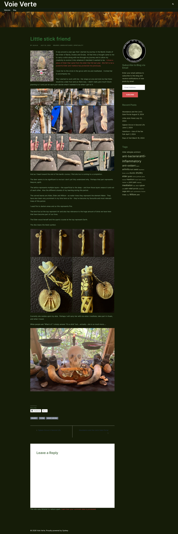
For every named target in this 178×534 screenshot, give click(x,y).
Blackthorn (141, 169)
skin (128, 191)
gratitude (138, 176)
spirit (131, 191)
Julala (35, 45)
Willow (133, 194)
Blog (14, 10)
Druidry (56, 45)
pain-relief (129, 188)
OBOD (137, 185)
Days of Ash (127, 138)
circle (127, 173)
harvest (124, 179)
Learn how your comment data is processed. (78, 509)
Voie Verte (20, 4)
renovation (141, 188)
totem (42, 418)
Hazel (136, 179)
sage (124, 191)
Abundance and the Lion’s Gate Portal (93, 430)
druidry (34, 418)
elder (124, 176)
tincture (143, 191)
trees (124, 195)
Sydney (65, 530)
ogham (142, 185)
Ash (131, 169)
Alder (124, 152)
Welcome (7, 10)
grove (143, 176)
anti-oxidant (129, 165)
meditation (127, 185)
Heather (124, 182)
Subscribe (130, 94)
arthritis (126, 169)
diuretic (132, 173)
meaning (139, 182)
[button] (173, 4)
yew (138, 195)
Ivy (127, 182)
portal (135, 188)
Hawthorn (131, 179)
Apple (137, 166)
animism (137, 152)
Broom (124, 173)
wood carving (52, 418)
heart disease (142, 179)
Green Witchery (66, 45)
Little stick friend (128, 118)
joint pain (132, 182)
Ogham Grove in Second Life (49, 430)
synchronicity (137, 191)
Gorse (134, 176)
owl (123, 188)
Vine (128, 195)
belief (136, 169)
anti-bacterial (130, 156)
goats (130, 176)
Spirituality (78, 45)
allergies (130, 152)
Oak (134, 185)
